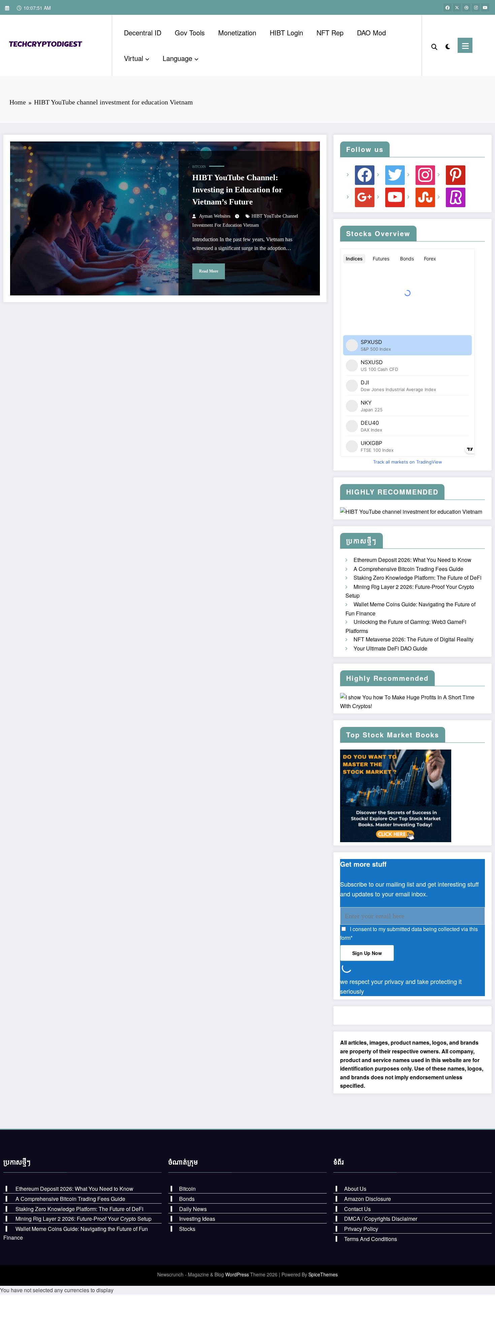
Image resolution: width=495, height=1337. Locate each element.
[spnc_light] (447, 45)
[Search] (434, 45)
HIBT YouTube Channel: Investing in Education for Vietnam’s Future (237, 189)
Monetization (237, 32)
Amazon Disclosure (367, 1199)
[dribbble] (466, 7)
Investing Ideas (197, 1218)
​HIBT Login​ (286, 32)
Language (177, 58)
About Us (355, 1188)
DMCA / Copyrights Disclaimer (380, 1218)
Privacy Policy (361, 1229)
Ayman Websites (214, 216)
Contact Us (357, 1209)
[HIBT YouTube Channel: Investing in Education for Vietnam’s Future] (165, 218)
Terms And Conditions (370, 1239)
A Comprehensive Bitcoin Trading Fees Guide (408, 569)
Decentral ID (142, 32)
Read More (208, 271)
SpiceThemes (323, 1274)
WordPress (237, 1274)
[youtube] (485, 7)
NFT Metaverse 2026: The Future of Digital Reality (413, 639)
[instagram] (476, 7)
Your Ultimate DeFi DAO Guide (390, 648)
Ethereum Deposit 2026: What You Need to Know (412, 560)
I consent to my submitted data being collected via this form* (409, 933)
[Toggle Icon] (465, 45)
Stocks (187, 1229)
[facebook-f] (447, 7)
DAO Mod (371, 32)
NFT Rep (330, 32)
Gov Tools (190, 32)
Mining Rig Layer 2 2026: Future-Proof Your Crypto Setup (83, 1218)
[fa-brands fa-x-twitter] (457, 7)
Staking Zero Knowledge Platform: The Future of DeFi (418, 577)
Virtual (133, 58)
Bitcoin (199, 166)
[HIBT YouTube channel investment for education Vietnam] (47, 45)
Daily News (193, 1209)
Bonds (187, 1199)
